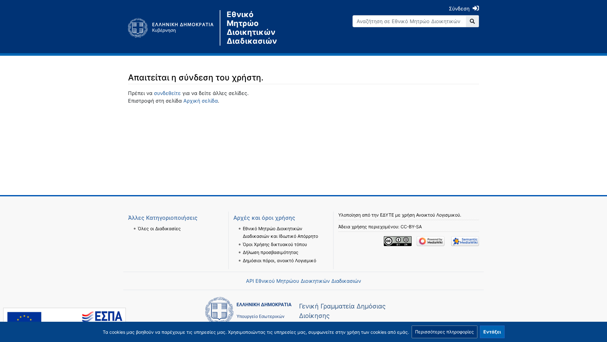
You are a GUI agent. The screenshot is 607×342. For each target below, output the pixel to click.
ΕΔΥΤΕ (387, 215)
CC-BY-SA (411, 226)
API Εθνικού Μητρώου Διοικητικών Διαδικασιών (303, 281)
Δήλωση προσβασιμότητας (270, 252)
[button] (444, 332)
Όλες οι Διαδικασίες (159, 228)
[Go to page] (472, 21)
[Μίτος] (174, 28)
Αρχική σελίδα (200, 101)
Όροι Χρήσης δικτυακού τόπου (275, 244)
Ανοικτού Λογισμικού (438, 215)
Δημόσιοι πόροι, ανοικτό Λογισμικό (279, 260)
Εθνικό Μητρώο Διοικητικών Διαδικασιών (252, 28)
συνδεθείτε (167, 93)
